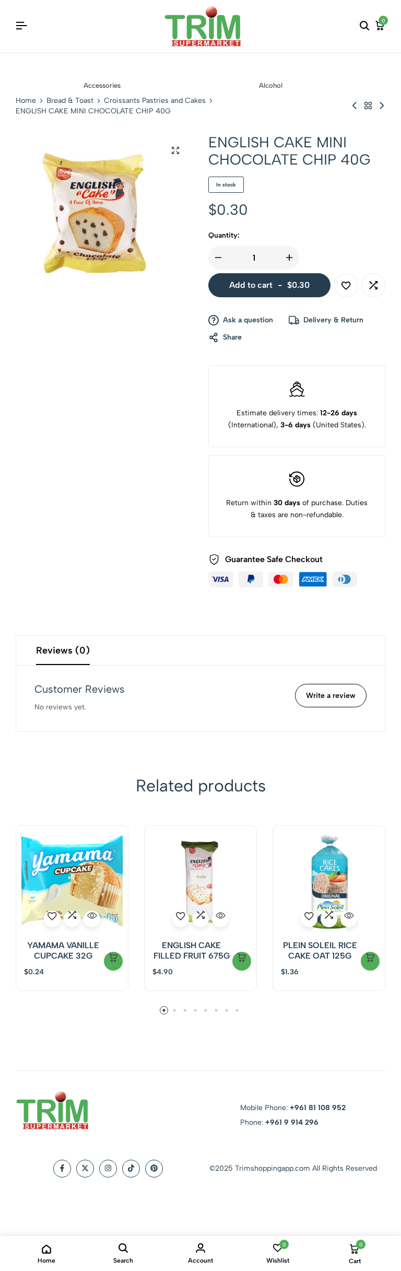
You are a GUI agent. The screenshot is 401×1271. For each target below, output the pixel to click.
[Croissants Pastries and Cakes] (368, 106)
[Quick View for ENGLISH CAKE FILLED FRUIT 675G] (220, 919)
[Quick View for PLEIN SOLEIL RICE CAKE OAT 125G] (348, 919)
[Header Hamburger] (21, 26)
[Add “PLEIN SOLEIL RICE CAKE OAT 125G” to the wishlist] (309, 919)
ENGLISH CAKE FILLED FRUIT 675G (192, 950)
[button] (373, 285)
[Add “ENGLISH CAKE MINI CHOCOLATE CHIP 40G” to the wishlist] (346, 285)
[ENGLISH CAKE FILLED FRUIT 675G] (200, 881)
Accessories (102, 85)
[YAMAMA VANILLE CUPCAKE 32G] (72, 881)
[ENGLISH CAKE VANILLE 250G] (381, 106)
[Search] (364, 26)
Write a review (331, 695)
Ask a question (248, 320)
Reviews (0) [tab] (63, 650)
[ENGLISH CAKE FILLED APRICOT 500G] (354, 106)
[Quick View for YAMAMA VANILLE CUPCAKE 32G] (92, 919)
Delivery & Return (333, 320)
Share (232, 337)
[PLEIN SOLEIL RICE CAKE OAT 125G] (329, 881)
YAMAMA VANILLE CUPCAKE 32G (63, 950)
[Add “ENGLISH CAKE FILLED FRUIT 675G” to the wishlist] (180, 919)
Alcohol (270, 85)
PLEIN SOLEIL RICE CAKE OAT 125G (320, 950)
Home (26, 100)
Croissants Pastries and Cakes (155, 100)
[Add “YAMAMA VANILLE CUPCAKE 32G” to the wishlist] (52, 919)
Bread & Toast (69, 100)
